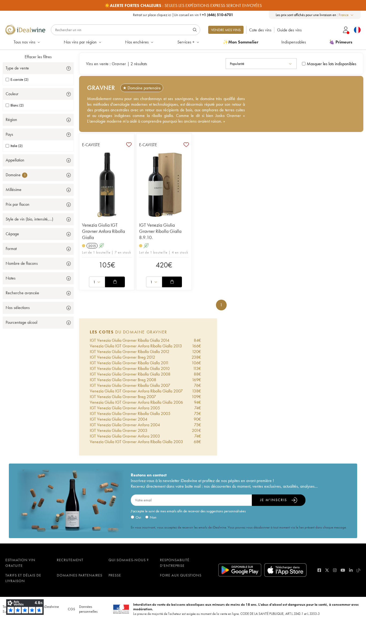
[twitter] (327, 570)
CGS (71, 609)
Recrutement (70, 559)
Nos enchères (137, 42)
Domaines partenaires (79, 575)
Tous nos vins (24, 42)
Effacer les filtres (38, 57)
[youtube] (343, 570)
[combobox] (346, 15)
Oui (138, 517)
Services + (186, 42)
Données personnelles (88, 609)
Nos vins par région (80, 42)
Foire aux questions (180, 575)
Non (153, 517)
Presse (115, 575)
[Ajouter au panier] (115, 282)
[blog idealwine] (359, 570)
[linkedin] (351, 570)
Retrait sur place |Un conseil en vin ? (183, 14)
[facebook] (319, 570)
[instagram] (335, 570)
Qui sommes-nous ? (129, 559)
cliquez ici (164, 14)
